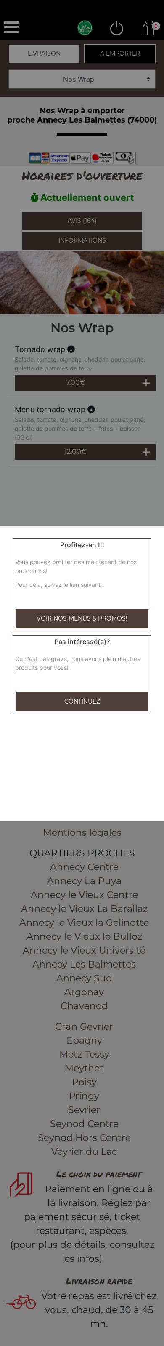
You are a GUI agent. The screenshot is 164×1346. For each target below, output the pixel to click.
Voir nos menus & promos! (82, 618)
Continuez (82, 701)
